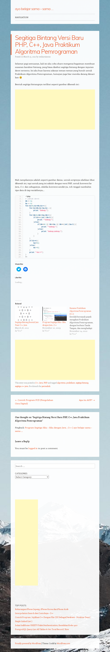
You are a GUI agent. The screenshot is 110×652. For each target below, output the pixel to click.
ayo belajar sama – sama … (34, 9)
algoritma (61, 382)
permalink (46, 386)
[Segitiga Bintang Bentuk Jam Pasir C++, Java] (27, 314)
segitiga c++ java (21, 386)
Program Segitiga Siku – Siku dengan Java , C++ (54, 323)
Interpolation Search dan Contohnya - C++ (34, 613)
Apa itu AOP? (87, 400)
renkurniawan (45, 56)
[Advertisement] (55, 109)
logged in (33, 448)
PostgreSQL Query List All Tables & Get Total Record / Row (42, 629)
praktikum (70, 382)
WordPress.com (63, 643)
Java (41, 382)
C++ (36, 382)
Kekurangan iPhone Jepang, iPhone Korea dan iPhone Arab (41, 609)
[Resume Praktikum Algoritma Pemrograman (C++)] (83, 321)
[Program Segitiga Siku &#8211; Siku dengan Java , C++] (54, 314)
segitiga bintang (82, 382)
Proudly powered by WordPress (28, 643)
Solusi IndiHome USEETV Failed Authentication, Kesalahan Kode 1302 (46, 625)
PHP (45, 382)
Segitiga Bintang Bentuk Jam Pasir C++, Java (27, 323)
